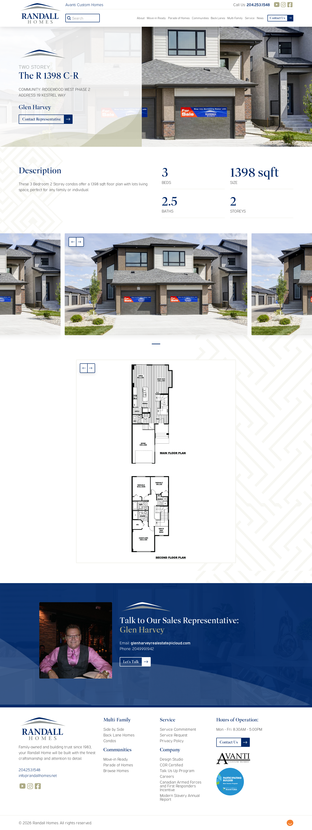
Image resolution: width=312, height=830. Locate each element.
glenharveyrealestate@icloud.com (160, 642)
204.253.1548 (29, 769)
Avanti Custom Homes (84, 4)
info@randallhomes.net (38, 775)
